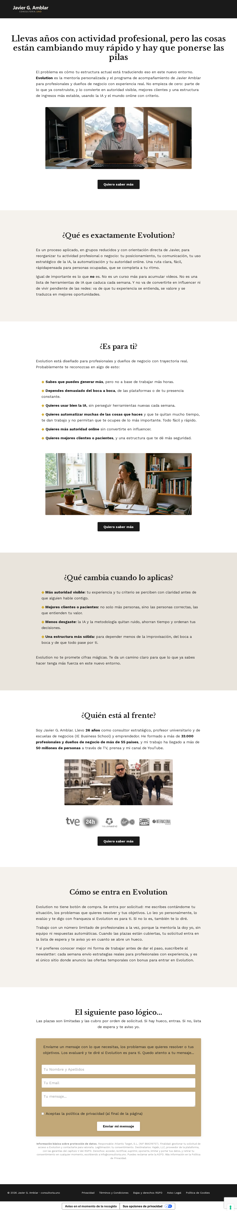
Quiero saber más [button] (119, 184)
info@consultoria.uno (113, 1154)
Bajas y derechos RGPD (147, 1192)
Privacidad (88, 1192)
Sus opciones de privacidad (142, 1206)
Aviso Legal (174, 1192)
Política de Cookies (198, 1192)
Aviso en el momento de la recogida (91, 1206)
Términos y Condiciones (113, 1192)
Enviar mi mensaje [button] (118, 1126)
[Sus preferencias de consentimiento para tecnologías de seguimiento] (230, 1207)
